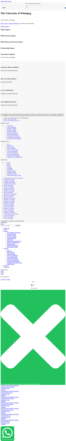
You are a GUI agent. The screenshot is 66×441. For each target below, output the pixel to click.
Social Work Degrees (12, 152)
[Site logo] (33, 10)
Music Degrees (11, 147)
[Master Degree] (5, 26)
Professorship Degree (12, 134)
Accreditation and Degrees (14, 137)
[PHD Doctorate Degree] (7, 32)
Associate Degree (11, 127)
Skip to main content (6, 1)
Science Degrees (11, 148)
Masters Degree (11, 244)
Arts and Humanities (12, 151)
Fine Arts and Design (12, 150)
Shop (6, 23)
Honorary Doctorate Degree (14, 138)
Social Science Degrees (13, 154)
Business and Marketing (13, 155)
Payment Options (11, 171)
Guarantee (9, 168)
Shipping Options (11, 172)
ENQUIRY (10, 169)
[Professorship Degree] (6, 45)
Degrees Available (11, 130)
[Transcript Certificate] (6, 51)
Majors (9, 164)
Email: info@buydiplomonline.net (12, 120)
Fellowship (10, 125)
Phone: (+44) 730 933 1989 (10, 119)
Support (9, 166)
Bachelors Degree (11, 128)
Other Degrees (10, 264)
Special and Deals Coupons (14, 175)
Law (8, 144)
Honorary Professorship (13, 136)
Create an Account (5, 279)
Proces (8, 165)
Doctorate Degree (11, 131)
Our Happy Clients (12, 174)
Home (2, 23)
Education (9, 145)
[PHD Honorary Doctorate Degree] (8, 39)
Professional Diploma (12, 133)
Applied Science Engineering (14, 157)
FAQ (8, 162)
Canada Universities (13, 23)
